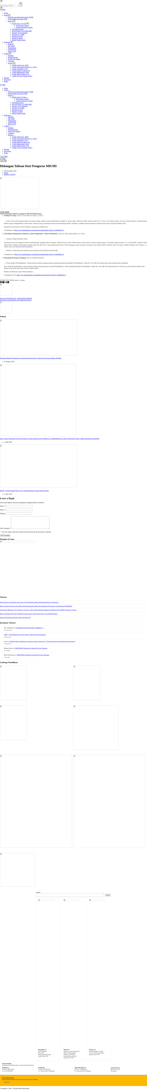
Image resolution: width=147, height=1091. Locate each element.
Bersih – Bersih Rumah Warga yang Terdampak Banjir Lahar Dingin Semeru (24, 491)
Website (2, 513)
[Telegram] (6, 282)
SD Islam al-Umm (18, 102)
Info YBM (11, 119)
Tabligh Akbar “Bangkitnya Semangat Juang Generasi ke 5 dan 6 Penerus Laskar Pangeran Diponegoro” (42, 641)
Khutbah (11, 128)
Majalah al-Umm (17, 110)
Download (7, 151)
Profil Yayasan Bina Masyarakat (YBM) (20, 92)
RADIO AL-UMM (18, 108)
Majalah (6, 149)
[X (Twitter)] (3, 282)
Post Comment (5, 535)
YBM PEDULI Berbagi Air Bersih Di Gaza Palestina (31, 648)
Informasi (7, 115)
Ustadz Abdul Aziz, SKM (20, 137)
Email (2, 510)
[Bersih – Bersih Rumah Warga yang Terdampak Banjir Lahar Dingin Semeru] (38, 487)
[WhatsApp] (8, 282)
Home (6, 88)
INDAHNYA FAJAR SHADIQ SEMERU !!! (29, 628)
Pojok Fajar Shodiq (14, 131)
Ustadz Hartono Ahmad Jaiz (21, 142)
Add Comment (5, 528)
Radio (6, 153)
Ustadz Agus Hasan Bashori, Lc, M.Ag (24, 138)
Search (38, 892)
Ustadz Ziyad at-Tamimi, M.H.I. (22, 147)
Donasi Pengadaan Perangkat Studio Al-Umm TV (15, 617)
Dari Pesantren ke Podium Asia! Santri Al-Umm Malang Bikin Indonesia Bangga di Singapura (29, 602)
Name (2, 506)
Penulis (10, 135)
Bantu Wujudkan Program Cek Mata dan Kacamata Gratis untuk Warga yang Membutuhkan (28, 614)
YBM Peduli (12, 122)
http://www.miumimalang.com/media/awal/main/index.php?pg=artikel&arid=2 (39, 254)
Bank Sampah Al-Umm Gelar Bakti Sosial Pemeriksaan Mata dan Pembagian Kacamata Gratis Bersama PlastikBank (36, 606)
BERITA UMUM (9, 174)
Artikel (6, 126)
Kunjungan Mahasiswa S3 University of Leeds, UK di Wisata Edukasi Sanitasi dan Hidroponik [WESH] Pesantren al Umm (38, 610)
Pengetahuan (12, 120)
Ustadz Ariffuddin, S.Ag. (20, 140)
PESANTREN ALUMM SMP (22, 104)
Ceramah (11, 133)
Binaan (10, 95)
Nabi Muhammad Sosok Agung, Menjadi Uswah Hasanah (28, 634)
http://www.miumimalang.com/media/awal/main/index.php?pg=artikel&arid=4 (41, 275)
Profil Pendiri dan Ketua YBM (17, 93)
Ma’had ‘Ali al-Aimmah (19, 106)
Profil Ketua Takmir (22, 99)
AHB (5, 634)
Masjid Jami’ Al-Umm (19, 97)
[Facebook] (1, 282)
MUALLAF (12, 124)
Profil (6, 90)
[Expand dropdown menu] (9, 90)
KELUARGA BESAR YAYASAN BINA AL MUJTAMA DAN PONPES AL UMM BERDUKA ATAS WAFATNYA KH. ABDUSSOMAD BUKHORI (49, 439)
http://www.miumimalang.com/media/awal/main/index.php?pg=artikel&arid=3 (39, 230)
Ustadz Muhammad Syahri (20, 144)
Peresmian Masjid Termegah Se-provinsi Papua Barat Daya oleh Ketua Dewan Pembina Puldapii (30, 358)
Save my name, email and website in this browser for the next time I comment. (26, 532)
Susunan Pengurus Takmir (24, 101)
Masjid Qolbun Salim (19, 113)
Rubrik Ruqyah (13, 129)
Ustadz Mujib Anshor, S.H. (20, 146)
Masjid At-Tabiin (17, 111)
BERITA (11, 117)
